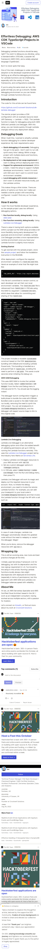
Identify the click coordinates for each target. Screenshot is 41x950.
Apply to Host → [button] (9, 757)
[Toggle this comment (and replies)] (2, 693)
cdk (19, 47)
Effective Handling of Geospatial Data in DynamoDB (20, 839)
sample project (10, 252)
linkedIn (18, 605)
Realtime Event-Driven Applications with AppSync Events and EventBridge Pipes (19, 820)
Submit (8, 682)
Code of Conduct (14, 702)
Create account (33, 3)
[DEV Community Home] (7, 3)
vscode (25, 47)
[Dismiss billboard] (38, 905)
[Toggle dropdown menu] (38, 613)
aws (4, 47)
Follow (20, 774)
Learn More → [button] (8, 661)
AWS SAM (7, 218)
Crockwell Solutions (24, 608)
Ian (7, 25)
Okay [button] (5, 946)
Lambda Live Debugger (12, 223)
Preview (18, 682)
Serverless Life (29, 456)
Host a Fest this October (17, 735)
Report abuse (27, 702)
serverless (11, 47)
